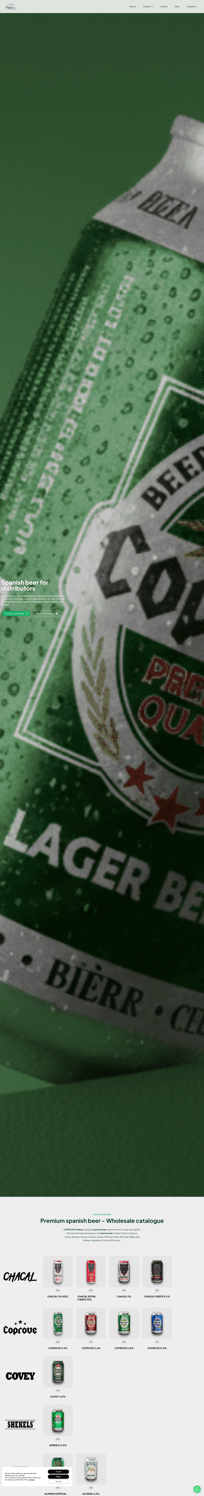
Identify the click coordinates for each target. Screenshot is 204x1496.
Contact (164, 6)
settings (32, 1480)
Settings (58, 1481)
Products (147, 6)
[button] (197, 1489)
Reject (58, 1476)
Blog (177, 6)
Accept (58, 1472)
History (133, 6)
